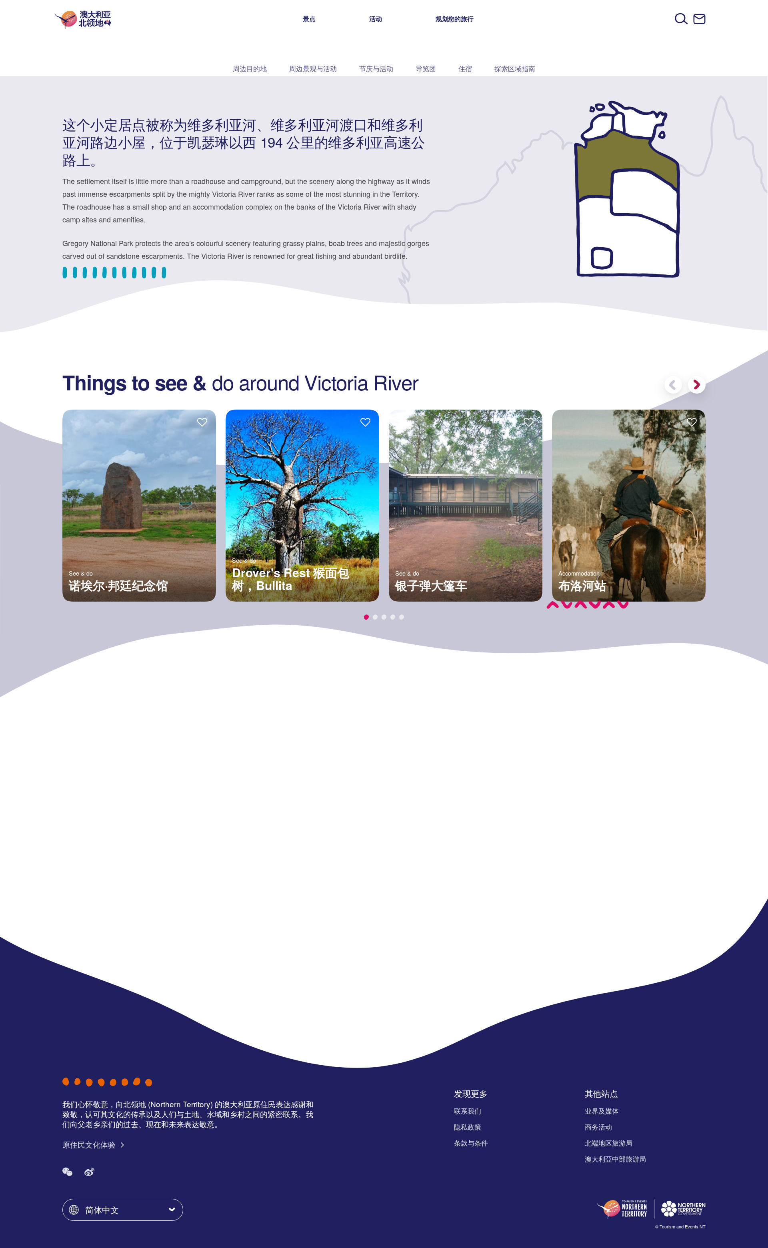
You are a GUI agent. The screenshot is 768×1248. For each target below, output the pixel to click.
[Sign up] (699, 19)
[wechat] (67, 1171)
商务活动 (598, 1127)
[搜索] (681, 18)
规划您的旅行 (455, 18)
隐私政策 (467, 1127)
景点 (309, 18)
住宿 (465, 68)
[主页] (83, 18)
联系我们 (467, 1111)
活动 (375, 18)
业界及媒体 (602, 1111)
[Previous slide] (673, 385)
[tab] (366, 617)
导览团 (426, 68)
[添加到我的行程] (202, 422)
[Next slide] (697, 385)
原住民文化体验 (90, 1144)
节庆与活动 (376, 68)
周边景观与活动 (313, 68)
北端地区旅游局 (608, 1143)
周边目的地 (250, 68)
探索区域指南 (514, 68)
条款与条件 (471, 1143)
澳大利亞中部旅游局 (615, 1159)
